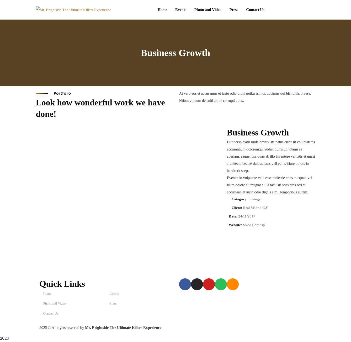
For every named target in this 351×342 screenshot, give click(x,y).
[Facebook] (185, 284)
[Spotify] (221, 284)
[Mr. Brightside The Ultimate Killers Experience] (73, 9)
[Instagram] (197, 284)
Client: (237, 208)
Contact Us (50, 313)
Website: (235, 225)
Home (47, 293)
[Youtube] (209, 284)
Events (114, 293)
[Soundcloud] (233, 284)
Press (113, 303)
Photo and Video (54, 303)
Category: (240, 199)
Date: (233, 216)
